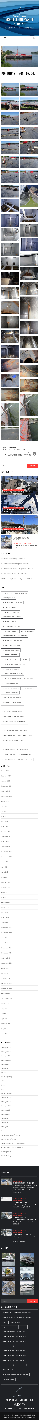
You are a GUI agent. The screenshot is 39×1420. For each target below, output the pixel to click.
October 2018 (5, 958)
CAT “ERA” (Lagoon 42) (9, 598)
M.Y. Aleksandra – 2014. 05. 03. (22, 1234)
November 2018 (6, 953)
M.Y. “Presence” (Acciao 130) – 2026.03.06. (21, 539)
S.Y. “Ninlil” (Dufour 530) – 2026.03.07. (15, 531)
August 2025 (5, 801)
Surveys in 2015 (6, 1118)
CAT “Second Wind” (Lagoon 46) (11, 626)
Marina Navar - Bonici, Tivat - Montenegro (15, 726)
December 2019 (6, 928)
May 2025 (4, 816)
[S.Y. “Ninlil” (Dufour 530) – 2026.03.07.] (19, 524)
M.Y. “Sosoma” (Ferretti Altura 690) (13, 674)
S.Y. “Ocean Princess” (25, 754)
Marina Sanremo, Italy (9, 735)
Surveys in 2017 (6, 1110)
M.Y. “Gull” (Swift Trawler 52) (11, 659)
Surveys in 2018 (6, 1106)
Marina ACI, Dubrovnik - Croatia (12, 697)
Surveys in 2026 (8, 490)
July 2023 (4, 867)
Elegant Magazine (20, 1417)
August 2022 (5, 892)
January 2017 (5, 978)
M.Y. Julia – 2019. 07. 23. (20, 1202)
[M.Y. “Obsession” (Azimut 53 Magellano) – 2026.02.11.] (6, 546)
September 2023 (6, 857)
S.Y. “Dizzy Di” (24, 750)
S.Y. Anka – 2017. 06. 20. (17, 448)
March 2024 (5, 842)
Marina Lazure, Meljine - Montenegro (13, 716)
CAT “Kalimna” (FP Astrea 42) (11, 612)
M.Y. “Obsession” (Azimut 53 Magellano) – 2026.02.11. (25, 546)
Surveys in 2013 (6, 1127)
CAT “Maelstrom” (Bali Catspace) (12, 617)
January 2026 (5, 781)
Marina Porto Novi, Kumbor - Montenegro (15, 731)
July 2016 (4, 1009)
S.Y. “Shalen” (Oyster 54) (25, 759)
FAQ (2, 1089)
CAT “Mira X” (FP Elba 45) (9, 621)
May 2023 (4, 877)
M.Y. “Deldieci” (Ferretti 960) (10, 655)
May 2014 (4, 1029)
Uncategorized (6, 1152)
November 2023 (6, 852)
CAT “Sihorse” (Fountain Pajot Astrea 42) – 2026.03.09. (17, 511)
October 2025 (5, 791)
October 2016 (5, 993)
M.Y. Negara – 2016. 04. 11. (20, 1217)
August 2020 (5, 907)
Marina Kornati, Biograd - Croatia (13, 712)
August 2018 (5, 968)
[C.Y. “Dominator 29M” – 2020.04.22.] (6, 1181)
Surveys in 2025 (6, 1052)
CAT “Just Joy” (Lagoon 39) (10, 607)
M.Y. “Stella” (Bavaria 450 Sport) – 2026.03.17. (18, 492)
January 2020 (5, 923)
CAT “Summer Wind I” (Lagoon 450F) (12, 640)
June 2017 (4, 973)
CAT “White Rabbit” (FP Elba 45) (11, 645)
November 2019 (6, 933)
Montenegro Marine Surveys (20, 21)
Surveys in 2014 (6, 1122)
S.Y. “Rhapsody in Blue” (9, 759)
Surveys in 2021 (6, 1068)
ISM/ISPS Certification (8, 1139)
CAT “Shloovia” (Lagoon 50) (10, 631)
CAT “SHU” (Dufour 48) (27, 631)
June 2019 (4, 943)
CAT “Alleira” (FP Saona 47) (19, 593)
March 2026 (5, 771)
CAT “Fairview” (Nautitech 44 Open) (12, 602)
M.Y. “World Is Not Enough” (10, 693)
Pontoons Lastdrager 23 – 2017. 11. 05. (18, 454)
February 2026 (6, 776)
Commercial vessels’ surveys (10, 1135)
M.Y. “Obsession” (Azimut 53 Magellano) (14, 664)
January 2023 (5, 887)
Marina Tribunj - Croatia (25, 735)
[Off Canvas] (5, 38)
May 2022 (4, 897)
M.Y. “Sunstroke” (29, 678)
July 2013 (4, 1034)
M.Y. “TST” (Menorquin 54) (29, 688)
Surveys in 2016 (6, 1114)
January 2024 (5, 847)
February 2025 (6, 832)
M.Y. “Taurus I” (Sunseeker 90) (11, 688)
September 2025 (6, 796)
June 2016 (4, 1014)
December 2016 (6, 983)
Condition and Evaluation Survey (12, 1147)
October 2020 (5, 902)
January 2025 (5, 837)
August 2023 (5, 862)
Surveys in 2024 (6, 1056)
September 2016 (6, 998)
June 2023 (4, 872)
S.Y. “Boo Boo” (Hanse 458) (10, 750)
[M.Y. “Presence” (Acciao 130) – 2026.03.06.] (6, 538)
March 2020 (5, 918)
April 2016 (4, 1019)
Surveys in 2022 (6, 1064)
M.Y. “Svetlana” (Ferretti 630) (11, 683)
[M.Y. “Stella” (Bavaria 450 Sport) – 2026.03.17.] (19, 485)
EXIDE (3, 1085)
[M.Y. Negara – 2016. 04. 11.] (6, 1215)
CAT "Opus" (6, 593)
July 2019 (4, 938)
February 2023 (6, 882)
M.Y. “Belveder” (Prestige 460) (11, 650)
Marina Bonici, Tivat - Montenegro (12, 707)
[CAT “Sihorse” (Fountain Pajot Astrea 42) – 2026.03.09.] (19, 504)
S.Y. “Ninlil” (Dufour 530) (9, 754)
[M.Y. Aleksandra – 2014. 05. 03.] (6, 1232)
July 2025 (4, 806)
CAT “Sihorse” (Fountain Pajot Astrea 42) (15, 636)
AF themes (31, 1417)
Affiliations (4, 1081)
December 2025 (6, 786)
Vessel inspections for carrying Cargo (13, 1143)
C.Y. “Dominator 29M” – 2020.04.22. (23, 1183)
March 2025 (5, 827)
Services (4, 1131)
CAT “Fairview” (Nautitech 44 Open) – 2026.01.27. (16, 579)
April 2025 (4, 821)
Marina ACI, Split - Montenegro (12, 702)
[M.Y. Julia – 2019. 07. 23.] (6, 1199)
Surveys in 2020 (6, 1098)
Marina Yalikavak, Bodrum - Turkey (13, 740)
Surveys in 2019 (6, 1102)
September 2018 (6, 963)
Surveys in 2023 (6, 1060)
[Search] (34, 38)
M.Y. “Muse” (25, 659)
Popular (4, 1073)
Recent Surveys (19, 490)
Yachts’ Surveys (6, 1156)
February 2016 (6, 1024)
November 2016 (6, 988)
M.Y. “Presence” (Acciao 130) (11, 669)
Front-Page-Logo (6, 1077)
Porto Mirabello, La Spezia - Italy (12, 745)
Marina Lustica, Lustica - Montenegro (14, 721)
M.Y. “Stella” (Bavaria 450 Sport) (12, 678)
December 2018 (6, 948)
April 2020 (4, 912)
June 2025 (4, 811)
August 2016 (5, 1004)
